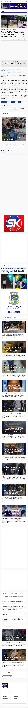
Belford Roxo (6, 29)
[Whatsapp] (7, 1)
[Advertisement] (14, 50)
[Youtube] (5, 1)
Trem (10, 29)
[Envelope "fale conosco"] (10, 1)
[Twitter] (1, 1)
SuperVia (14, 29)
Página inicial (4, 696)
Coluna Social (16, 698)
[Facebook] (3, 1)
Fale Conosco (5, 698)
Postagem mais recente (9, 144)
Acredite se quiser (8, 127)
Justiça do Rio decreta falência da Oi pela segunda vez (13, 268)
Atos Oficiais (16, 696)
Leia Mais (22, 337)
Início (2, 29)
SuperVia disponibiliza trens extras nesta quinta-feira (12, 138)
